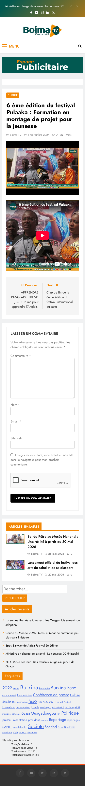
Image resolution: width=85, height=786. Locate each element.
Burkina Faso (63, 687)
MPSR (77, 707)
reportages (73, 720)
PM (58, 714)
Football (67, 702)
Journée (35, 707)
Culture (13, 95)
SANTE (7, 726)
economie (22, 702)
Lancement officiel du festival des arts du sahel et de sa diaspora (52, 565)
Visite (15, 732)
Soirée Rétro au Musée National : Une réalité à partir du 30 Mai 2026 (52, 541)
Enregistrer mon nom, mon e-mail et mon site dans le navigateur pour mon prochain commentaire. (41, 460)
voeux (22, 732)
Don (14, 702)
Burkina (29, 687)
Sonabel (51, 726)
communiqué (9, 695)
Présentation (19, 720)
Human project (23, 707)
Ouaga (26, 713)
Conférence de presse (51, 694)
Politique (70, 712)
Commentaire (20, 355)
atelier (16, 688)
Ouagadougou (43, 713)
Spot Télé (69, 727)
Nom (15, 404)
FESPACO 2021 (46, 702)
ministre (69, 707)
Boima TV (15, 135)
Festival (59, 702)
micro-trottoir (58, 707)
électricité (32, 732)
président (34, 720)
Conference (24, 695)
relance (44, 720)
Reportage (57, 719)
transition (7, 732)
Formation (8, 707)
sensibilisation (20, 727)
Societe (36, 726)
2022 (7, 688)
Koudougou (45, 707)
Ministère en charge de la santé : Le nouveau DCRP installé (36, 6)
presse (6, 720)
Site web (16, 438)
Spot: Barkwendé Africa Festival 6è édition (32, 645)
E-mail (15, 421)
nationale (16, 713)
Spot (60, 727)
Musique (6, 713)
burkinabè (44, 688)
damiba (6, 702)
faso (32, 701)
